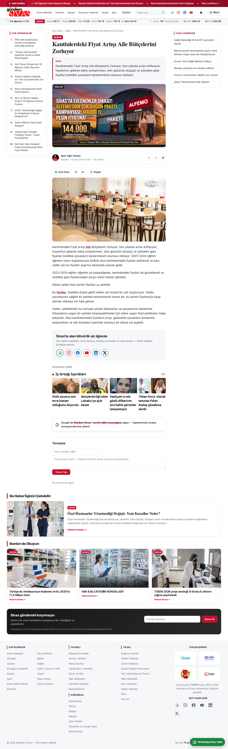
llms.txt (125, 699)
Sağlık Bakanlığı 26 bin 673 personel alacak (194, 41)
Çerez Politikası (129, 663)
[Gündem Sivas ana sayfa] (19, 12)
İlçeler (127, 12)
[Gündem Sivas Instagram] (178, 12)
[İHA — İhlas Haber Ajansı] (209, 674)
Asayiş (105, 12)
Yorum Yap (61, 472)
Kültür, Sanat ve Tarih (48, 668)
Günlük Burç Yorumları (81, 668)
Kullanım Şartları (130, 653)
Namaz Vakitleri (77, 658)
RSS (123, 693)
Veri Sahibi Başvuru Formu (135, 673)
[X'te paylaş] (156, 157)
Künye (72, 706)
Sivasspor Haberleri (88, 12)
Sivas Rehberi (44, 653)
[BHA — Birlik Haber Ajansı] (209, 658)
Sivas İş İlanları (45, 683)
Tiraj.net (188, 742)
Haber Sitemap (129, 689)
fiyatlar (61, 292)
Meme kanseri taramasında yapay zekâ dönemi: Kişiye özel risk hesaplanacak (195, 52)
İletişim (72, 711)
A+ (83, 172)
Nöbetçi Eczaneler (79, 653)
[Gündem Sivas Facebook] (184, 12)
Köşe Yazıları (44, 678)
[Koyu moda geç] (201, 12)
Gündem (59, 12)
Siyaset (71, 12)
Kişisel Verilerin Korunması (135, 668)
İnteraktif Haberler (79, 683)
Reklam (73, 716)
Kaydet (97, 172)
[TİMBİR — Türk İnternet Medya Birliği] (185, 658)
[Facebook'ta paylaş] (149, 157)
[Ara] (163, 12)
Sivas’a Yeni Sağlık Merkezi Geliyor (192, 61)
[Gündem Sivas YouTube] (191, 12)
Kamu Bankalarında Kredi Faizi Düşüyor (152, 3)
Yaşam (40, 673)
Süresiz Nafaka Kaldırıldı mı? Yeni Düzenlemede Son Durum (90, 3)
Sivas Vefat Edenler (17, 683)
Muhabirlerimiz (77, 689)
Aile (88, 247)
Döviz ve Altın (76, 673)
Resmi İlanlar (75, 731)
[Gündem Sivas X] (177, 713)
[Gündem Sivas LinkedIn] (210, 705)
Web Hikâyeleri (77, 678)
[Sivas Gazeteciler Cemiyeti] (185, 674)
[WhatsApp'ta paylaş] (163, 157)
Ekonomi (11, 689)
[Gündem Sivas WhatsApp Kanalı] (172, 12)
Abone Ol (209, 619)
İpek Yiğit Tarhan (71, 155)
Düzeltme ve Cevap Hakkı (83, 726)
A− (76, 172)
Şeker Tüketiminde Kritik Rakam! (191, 81)
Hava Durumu (76, 663)
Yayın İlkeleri (75, 721)
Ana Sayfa (57, 30)
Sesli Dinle (63, 172)
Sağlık (68, 30)
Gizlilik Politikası (129, 658)
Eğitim (40, 658)
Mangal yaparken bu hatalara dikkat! (194, 68)
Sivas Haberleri (44, 12)
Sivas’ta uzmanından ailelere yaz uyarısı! (196, 75)
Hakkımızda (75, 701)
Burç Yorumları (129, 683)
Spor (114, 12)
